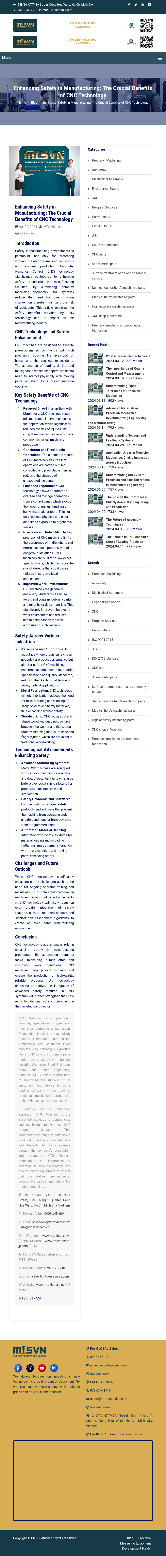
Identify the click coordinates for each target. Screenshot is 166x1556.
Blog (34, 102)
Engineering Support (106, 189)
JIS (94, 236)
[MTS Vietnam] (83, 25)
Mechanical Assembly (107, 179)
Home (22, 102)
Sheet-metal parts (104, 264)
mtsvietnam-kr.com (131, 1434)
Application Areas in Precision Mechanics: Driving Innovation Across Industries (128, 457)
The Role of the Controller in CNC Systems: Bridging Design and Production (128, 502)
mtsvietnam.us (100, 1407)
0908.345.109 (25, 10)
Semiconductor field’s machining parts (119, 288)
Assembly (99, 170)
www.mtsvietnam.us (50, 1285)
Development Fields (136, 1548)
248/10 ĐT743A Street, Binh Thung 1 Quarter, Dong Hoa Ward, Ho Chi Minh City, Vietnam (44, 1200)
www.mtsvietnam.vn (56, 1236)
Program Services (104, 207)
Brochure (144, 1538)
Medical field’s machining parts (114, 297)
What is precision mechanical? (128, 356)
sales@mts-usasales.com (50, 1276)
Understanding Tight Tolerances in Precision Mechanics (123, 391)
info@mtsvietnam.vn (34, 1227)
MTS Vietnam (53, 227)
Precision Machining (106, 160)
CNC (95, 198)
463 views (27, 234)
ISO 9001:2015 (102, 226)
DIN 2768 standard (105, 245)
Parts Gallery (101, 217)
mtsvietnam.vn (100, 1374)
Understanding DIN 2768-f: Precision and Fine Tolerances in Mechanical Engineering (128, 480)
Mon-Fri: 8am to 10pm (57, 10)
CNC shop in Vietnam (107, 316)
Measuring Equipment (135, 1543)
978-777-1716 (54, 1268)
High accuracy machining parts (113, 306)
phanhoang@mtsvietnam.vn (51, 1222)
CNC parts (99, 254)
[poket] (83, 42)
